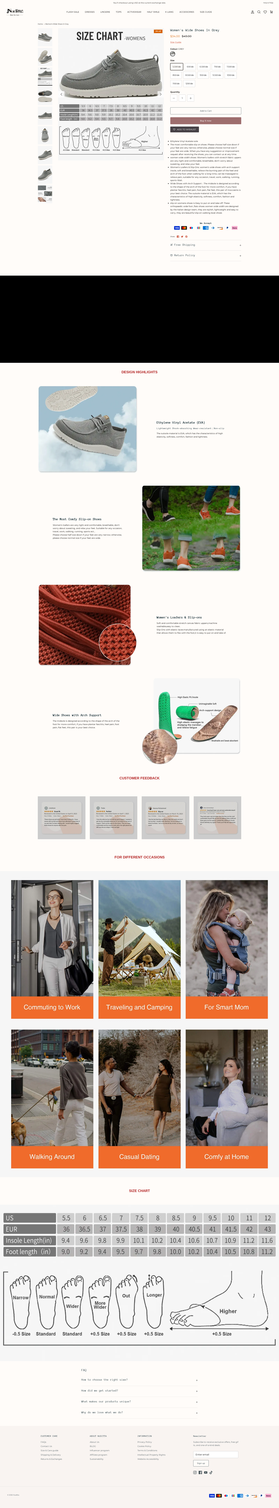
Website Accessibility (148, 1459)
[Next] (161, 94)
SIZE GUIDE (206, 12)
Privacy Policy (144, 1442)
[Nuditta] (14, 12)
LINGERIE (105, 12)
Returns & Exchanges (51, 1459)
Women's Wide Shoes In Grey (57, 24)
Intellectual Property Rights (151, 1455)
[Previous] (61, 94)
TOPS (118, 12)
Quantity (175, 92)
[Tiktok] (211, 1472)
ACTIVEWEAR (134, 12)
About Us (94, 1442)
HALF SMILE (153, 12)
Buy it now (205, 120)
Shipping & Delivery (51, 1455)
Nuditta (16, 1495)
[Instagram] (195, 1472)
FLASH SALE (72, 12)
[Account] (252, 12)
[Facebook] (200, 1472)
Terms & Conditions (147, 1450)
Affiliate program (98, 1455)
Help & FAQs (268, 3)
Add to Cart (206, 111)
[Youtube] (205, 1472)
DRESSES (90, 12)
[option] (111, 94)
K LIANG (169, 12)
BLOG (93, 1446)
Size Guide (175, 42)
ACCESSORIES (186, 12)
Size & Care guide (49, 1450)
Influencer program (100, 1450)
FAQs (43, 1442)
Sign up (201, 1463)
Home (40, 24)
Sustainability (96, 1459)
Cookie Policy (144, 1446)
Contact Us (46, 1446)
